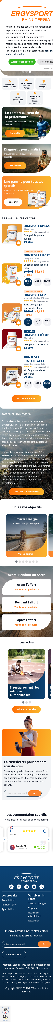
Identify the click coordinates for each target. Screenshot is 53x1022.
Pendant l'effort (9, 904)
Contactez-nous (14, 954)
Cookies (21, 968)
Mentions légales (12, 964)
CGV (28, 968)
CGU (33, 968)
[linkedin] (26, 886)
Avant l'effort (8, 900)
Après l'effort (8, 909)
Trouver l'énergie (37, 903)
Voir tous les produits (27, 398)
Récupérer (33, 920)
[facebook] (19, 886)
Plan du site (42, 968)
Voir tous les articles (26, 709)
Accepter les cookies (22, 61)
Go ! (34, 793)
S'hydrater (33, 908)
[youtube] (34, 886)
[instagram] (11, 886)
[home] (26, 877)
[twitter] (42, 886)
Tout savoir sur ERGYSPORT (26, 492)
